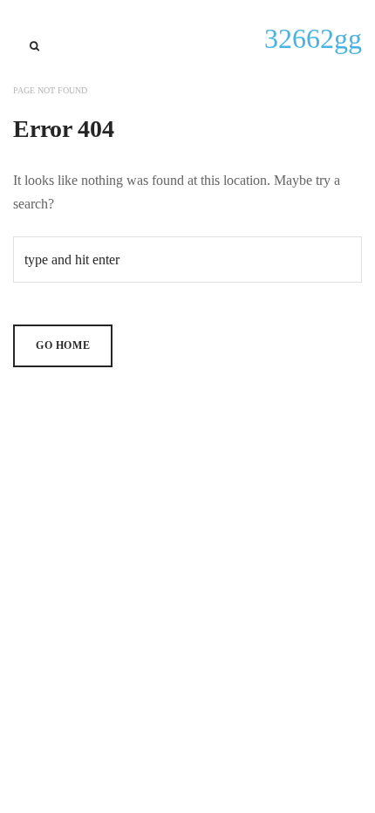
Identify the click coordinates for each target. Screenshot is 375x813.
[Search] (34, 46)
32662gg (313, 38)
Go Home (63, 345)
